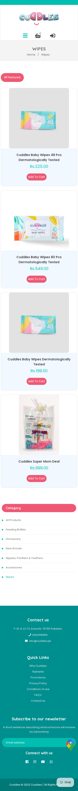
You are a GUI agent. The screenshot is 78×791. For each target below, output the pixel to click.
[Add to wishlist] (47, 176)
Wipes (10, 577)
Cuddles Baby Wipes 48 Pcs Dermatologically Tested (39, 157)
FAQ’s (38, 695)
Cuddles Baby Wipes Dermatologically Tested (39, 362)
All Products (13, 520)
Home (31, 55)
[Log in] (52, 35)
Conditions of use (38, 689)
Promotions (38, 677)
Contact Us (38, 701)
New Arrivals (14, 548)
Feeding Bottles (16, 529)
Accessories (14, 567)
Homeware (13, 539)
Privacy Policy (38, 683)
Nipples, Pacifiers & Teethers (24, 558)
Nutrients (38, 672)
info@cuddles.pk (40, 641)
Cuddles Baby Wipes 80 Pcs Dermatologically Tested (39, 259)
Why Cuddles (38, 666)
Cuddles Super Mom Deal (39, 461)
